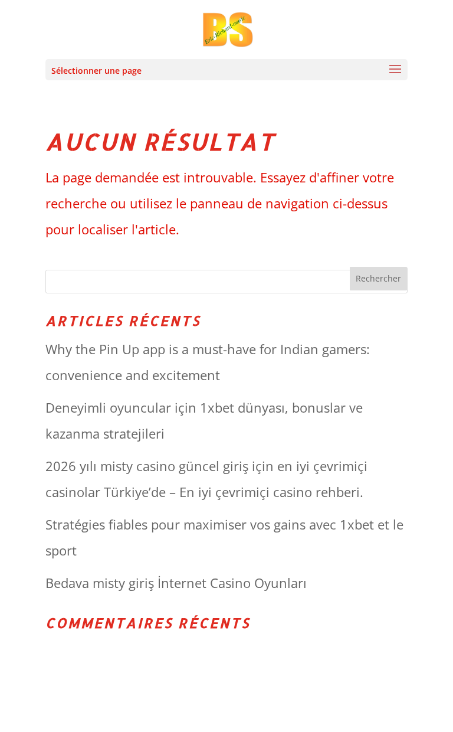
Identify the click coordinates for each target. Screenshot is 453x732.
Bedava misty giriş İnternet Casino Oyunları (176, 583)
